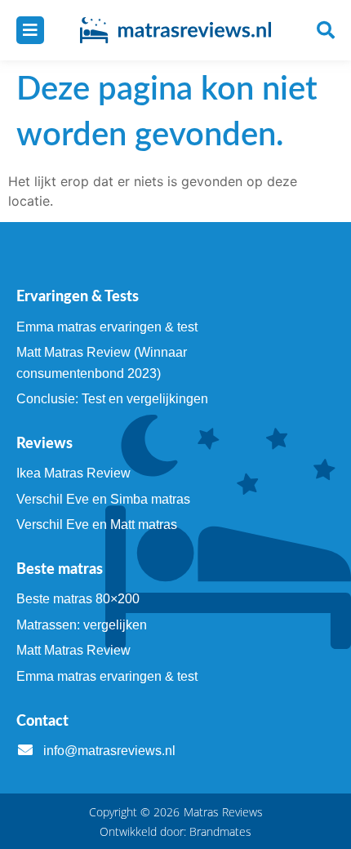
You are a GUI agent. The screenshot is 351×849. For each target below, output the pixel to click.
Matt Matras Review (73, 650)
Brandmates (220, 831)
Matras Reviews (223, 812)
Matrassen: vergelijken (81, 625)
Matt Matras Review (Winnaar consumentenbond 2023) (101, 362)
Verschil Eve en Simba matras (103, 499)
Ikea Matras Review (73, 473)
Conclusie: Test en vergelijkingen (112, 399)
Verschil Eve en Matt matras (96, 524)
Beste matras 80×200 (78, 599)
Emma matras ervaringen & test (107, 327)
